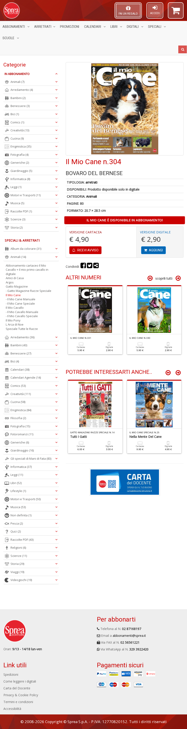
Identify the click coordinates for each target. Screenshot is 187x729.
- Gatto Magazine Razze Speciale (28, 291)
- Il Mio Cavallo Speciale (22, 316)
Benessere (20, 106)
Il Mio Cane (13, 295)
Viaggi (17, 572)
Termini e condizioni (18, 702)
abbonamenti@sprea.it (129, 635)
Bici (14, 114)
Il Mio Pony (13, 320)
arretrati (91, 182)
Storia (16, 227)
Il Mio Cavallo (15, 308)
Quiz (15, 531)
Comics (17, 122)
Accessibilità (12, 708)
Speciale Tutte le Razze (22, 329)
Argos (10, 282)
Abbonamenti (14, 26)
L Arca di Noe (14, 324)
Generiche (19, 163)
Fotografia (19, 155)
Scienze (17, 219)
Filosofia (18, 418)
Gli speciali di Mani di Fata (30, 458)
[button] (176, 12)
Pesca (16, 523)
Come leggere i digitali (19, 681)
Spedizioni (10, 674)
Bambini (18, 98)
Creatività (19, 130)
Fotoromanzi (21, 434)
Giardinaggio (21, 171)
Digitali (133, 26)
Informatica (20, 179)
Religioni (18, 547)
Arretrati (42, 26)
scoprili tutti (163, 278)
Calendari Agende (25, 377)
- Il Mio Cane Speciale (20, 303)
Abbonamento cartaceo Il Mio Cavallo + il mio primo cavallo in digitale (27, 269)
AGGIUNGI (155, 250)
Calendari (93, 26)
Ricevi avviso (88, 250)
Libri (114, 26)
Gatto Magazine (17, 286)
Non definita (20, 515)
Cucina (17, 138)
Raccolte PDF (21, 211)
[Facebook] (83, 266)
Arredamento (21, 90)
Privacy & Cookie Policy (20, 695)
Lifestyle (18, 491)
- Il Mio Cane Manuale (20, 299)
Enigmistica (20, 146)
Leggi (15, 187)
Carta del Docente (16, 688)
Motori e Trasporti (25, 195)
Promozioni (69, 26)
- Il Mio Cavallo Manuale (22, 312)
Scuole (9, 38)
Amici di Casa (15, 278)
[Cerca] (182, 49)
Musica (17, 203)
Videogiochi (21, 580)
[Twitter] (89, 266)
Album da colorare (25, 249)
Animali (91, 196)
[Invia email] (96, 266)
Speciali (155, 26)
